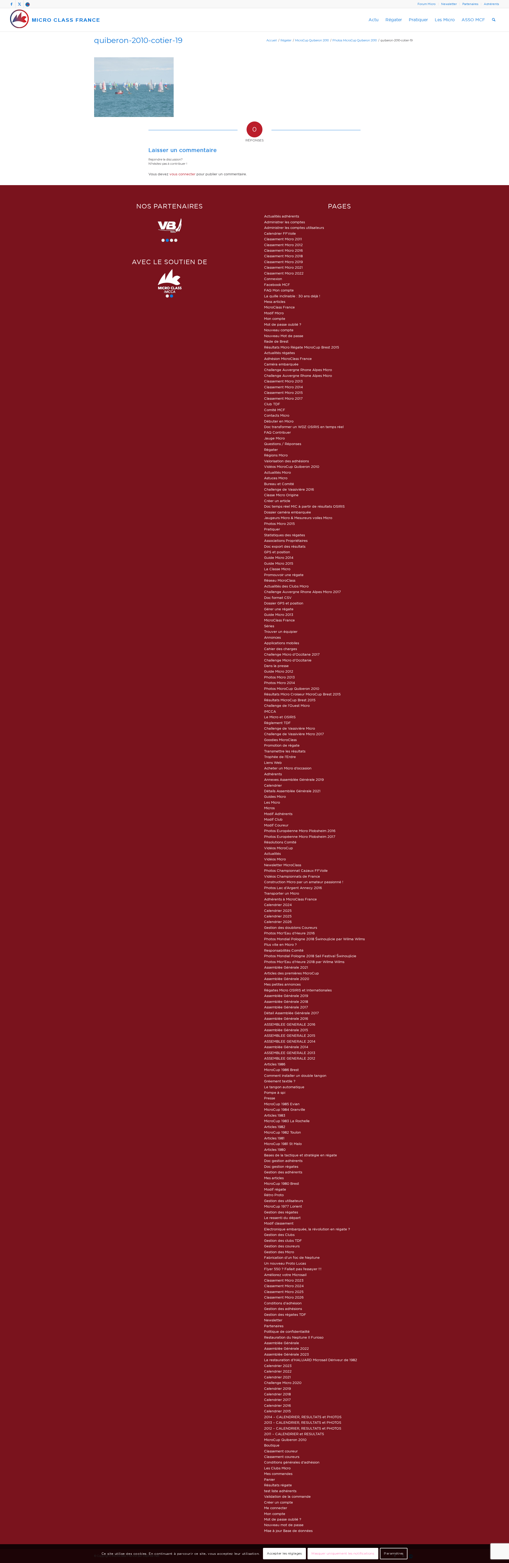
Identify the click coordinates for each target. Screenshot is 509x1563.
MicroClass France (279, 307)
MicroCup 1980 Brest (281, 1183)
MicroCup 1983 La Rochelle (287, 1121)
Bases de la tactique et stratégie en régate (300, 1155)
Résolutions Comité (280, 842)
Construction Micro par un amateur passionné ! (303, 882)
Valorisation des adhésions (286, 461)
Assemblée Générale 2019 (286, 996)
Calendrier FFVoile (280, 233)
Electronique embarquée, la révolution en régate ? (307, 1229)
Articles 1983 (274, 1115)
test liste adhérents (280, 1491)
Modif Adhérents (278, 814)
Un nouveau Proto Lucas (285, 1263)
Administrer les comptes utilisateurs (294, 227)
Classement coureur (281, 1451)
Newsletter (449, 4)
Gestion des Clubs (279, 1235)
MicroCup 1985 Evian (282, 1104)
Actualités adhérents (281, 216)
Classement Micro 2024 (284, 1286)
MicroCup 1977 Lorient (283, 1206)
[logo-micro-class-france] (55, 20)
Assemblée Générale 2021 (286, 967)
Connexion (273, 279)
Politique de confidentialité (287, 1331)
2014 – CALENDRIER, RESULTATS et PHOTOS (302, 1417)
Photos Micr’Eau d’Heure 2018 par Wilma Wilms (304, 962)
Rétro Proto (274, 1195)
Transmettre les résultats (284, 751)
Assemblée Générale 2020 (286, 979)
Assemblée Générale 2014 (286, 1047)
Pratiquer (272, 529)
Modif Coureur (276, 825)
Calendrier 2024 (278, 905)
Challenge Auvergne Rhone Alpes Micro (298, 370)
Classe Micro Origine (281, 495)
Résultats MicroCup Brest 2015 (289, 700)
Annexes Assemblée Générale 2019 (294, 779)
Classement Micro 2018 (283, 256)
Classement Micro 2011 (283, 239)
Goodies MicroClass (280, 740)
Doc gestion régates (281, 1166)
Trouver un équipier (280, 631)
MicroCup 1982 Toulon (282, 1132)
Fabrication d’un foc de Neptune (292, 1257)
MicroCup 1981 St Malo (283, 1144)
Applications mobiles (281, 643)
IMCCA (270, 711)
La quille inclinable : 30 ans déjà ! (292, 296)
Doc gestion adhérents (283, 1161)
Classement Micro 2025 (284, 1292)
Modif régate (275, 1189)
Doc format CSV (278, 597)
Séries (269, 626)
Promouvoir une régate (284, 575)
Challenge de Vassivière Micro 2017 (294, 734)
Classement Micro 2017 (283, 398)
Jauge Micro (274, 438)
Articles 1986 (274, 1064)
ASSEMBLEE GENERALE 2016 (289, 1024)
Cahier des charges (280, 649)
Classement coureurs (281, 1456)
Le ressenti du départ (282, 1218)
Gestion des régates (281, 1212)
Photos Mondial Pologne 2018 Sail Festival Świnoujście (310, 956)
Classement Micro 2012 (283, 245)
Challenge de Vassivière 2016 (289, 489)
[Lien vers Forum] (28, 4)
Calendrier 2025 (278, 910)
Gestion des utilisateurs (283, 1201)
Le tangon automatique (284, 1087)
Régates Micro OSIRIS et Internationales (298, 990)
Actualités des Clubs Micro (286, 586)
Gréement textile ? (279, 1081)
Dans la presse (276, 666)
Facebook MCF (277, 284)
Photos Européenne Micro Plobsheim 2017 (299, 836)
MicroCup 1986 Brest (281, 1070)
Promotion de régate (282, 745)
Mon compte (274, 318)
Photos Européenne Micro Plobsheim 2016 (299, 831)
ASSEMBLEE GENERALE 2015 (289, 1035)
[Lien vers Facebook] (11, 4)
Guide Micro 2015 (278, 563)
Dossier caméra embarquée (287, 512)
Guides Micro (275, 796)
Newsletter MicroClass (282, 865)
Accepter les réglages (284, 1554)
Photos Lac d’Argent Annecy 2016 (293, 888)
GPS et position (277, 552)
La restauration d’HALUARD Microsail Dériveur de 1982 (310, 1360)
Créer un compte (278, 1502)
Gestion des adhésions (283, 1309)
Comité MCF (274, 410)
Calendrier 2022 (278, 1371)
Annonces (272, 637)
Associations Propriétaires (286, 540)
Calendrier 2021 (277, 1377)
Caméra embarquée (281, 364)
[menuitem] (426, 4)
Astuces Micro (275, 478)
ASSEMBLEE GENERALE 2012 (289, 1058)
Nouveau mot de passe (284, 1525)
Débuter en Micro (278, 421)
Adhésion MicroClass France (288, 358)
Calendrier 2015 (277, 1411)
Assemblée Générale (281, 1343)
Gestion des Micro (279, 1252)
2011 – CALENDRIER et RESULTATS (294, 1434)
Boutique (271, 1445)
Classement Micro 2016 (283, 250)
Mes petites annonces (282, 984)
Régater (271, 449)
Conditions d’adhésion (283, 1303)
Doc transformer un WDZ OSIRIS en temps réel (304, 427)
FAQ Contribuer (277, 432)
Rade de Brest (276, 341)
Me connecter (275, 1508)
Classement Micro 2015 (283, 392)
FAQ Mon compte (279, 290)
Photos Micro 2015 (279, 523)
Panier (269, 1479)
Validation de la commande (287, 1496)
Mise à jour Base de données (288, 1530)
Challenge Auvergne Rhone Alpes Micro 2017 (302, 592)
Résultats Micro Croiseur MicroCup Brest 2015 (302, 694)
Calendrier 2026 (278, 922)
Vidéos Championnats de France (292, 876)
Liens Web (273, 762)
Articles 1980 (275, 1149)
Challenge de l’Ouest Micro (287, 705)
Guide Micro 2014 (278, 557)
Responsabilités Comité (284, 950)
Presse (269, 1098)
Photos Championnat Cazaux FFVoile (296, 870)
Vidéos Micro (275, 859)
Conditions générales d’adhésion (291, 1462)
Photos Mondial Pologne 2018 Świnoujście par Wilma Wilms (314, 939)
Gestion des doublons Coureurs (290, 927)
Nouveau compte (278, 330)
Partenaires (470, 4)
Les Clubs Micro (277, 1468)
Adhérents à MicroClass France (290, 899)
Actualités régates (279, 353)
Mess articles (274, 301)
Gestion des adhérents (283, 1172)
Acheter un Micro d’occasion (287, 768)
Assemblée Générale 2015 (286, 1030)
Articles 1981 (274, 1138)
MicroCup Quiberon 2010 (285, 1440)
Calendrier (273, 785)
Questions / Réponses (282, 444)
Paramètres (393, 1554)
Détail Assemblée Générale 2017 (291, 1013)
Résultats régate (278, 1485)
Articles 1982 (274, 1127)
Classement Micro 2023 (284, 1280)
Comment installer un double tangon (295, 1075)
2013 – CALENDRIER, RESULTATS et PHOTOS (302, 1422)
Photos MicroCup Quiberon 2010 (291, 688)
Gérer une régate (278, 609)
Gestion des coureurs (282, 1246)
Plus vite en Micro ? (280, 944)
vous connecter (182, 174)
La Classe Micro (277, 569)
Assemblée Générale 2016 (286, 1018)
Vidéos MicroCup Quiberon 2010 (291, 466)
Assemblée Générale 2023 (286, 1354)
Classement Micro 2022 (284, 273)
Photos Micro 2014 (279, 683)
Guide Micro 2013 (278, 614)
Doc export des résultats (284, 546)
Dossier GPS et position (283, 603)
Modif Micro (274, 313)
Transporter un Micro (281, 893)
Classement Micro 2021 (283, 267)
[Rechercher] (494, 20)
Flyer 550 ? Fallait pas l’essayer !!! (293, 1269)
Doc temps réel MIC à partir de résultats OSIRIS (304, 506)
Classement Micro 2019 (283, 262)
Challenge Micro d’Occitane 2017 (292, 654)
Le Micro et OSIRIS (280, 717)
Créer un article (277, 501)
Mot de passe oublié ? (282, 324)
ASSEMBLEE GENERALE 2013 (289, 1053)
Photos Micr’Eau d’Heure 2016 (289, 933)
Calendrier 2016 (277, 1405)
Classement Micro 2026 (284, 1297)
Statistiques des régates (284, 535)
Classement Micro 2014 (283, 387)
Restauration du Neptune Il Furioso (293, 1337)
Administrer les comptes (284, 222)
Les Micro (272, 802)
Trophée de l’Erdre (280, 757)
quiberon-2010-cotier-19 (138, 40)
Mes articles (274, 1178)
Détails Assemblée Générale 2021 (292, 791)
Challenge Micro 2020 (282, 1383)
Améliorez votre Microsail (285, 1275)
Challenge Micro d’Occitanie (287, 660)
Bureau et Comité (279, 484)
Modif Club (273, 819)
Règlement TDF (277, 723)
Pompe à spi (274, 1092)
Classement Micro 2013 (283, 381)
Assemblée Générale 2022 (286, 1348)
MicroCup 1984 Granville (284, 1109)
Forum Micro (427, 4)
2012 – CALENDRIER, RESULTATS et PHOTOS (302, 1428)
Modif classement (278, 1223)
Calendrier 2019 (277, 1388)
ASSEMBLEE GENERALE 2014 (289, 1041)
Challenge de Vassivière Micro (289, 728)
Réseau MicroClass (279, 580)
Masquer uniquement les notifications (342, 1554)
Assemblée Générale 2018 (286, 1001)
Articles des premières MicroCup (291, 973)
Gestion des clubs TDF (283, 1240)
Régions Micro (276, 455)
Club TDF (272, 404)
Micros (269, 808)
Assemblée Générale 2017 (286, 1007)
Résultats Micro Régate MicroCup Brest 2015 (301, 347)
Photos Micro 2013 (279, 677)
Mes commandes (278, 1473)
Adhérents (491, 4)
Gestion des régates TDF (285, 1314)
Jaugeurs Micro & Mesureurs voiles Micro (298, 518)
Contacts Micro (276, 415)
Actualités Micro (277, 472)
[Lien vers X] (19, 4)
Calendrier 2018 (277, 1394)
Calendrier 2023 (278, 1366)
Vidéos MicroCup (278, 848)
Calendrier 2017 (277, 1399)
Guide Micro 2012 (278, 671)
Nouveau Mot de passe (283, 336)
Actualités (272, 853)
